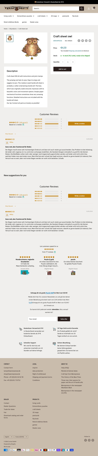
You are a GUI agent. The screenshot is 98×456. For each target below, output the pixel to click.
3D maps (54, 16)
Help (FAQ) (65, 368)
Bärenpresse (57, 41)
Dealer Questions (10, 406)
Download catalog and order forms (13, 416)
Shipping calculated (75, 51)
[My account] (89, 8)
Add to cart (62, 69)
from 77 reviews (47, 252)
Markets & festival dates (69, 371)
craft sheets (41, 16)
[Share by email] (90, 40)
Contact (6, 403)
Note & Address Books (11, 22)
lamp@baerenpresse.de (12, 371)
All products (13, 28)
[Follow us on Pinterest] (92, 440)
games (24, 22)
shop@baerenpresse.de (12, 374)
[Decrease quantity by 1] (63, 62)
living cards (8, 16)
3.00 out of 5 (23, 122)
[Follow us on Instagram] (89, 440)
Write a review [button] (80, 123)
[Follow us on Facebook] (85, 440)
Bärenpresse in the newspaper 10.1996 (71, 392)
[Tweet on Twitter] (86, 40)
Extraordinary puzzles (24, 16)
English (7, 437)
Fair (5, 412)
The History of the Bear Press (71, 377)
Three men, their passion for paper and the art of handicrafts (72, 381)
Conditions (36, 380)
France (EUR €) (19, 437)
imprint (35, 368)
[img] (10, 139)
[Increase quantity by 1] (73, 62)
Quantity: (56, 62)
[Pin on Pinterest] (82, 40)
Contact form (8, 368)
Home (5, 28)
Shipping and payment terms (42, 377)
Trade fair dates (9, 409)
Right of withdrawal (39, 374)
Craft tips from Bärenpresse (70, 374)
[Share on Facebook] (79, 40)
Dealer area (34, 22)
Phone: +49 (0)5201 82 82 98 (13, 377)
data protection (38, 371)
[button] (38, 123)
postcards (65, 16)
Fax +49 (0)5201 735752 (12, 380)
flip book (75, 16)
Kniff (30, 302)
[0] (92, 8)
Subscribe (64, 319)
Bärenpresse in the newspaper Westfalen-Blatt (71, 386)
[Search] (81, 8)
